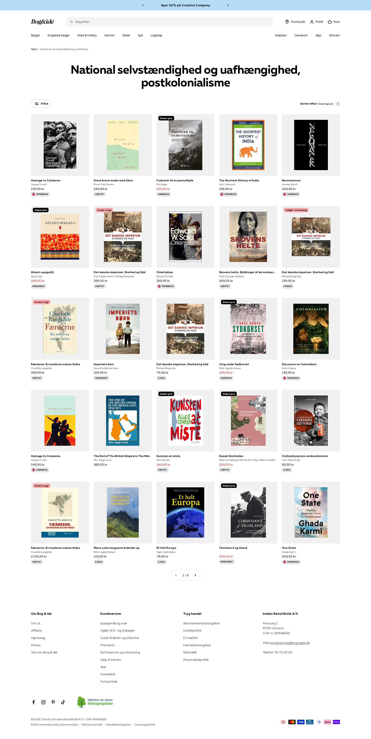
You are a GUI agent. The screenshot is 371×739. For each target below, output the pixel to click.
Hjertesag (38, 638)
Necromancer (291, 180)
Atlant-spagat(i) (42, 272)
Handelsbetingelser (197, 645)
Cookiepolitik (192, 630)
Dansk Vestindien (231, 456)
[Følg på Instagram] (43, 702)
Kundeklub (107, 674)
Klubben (281, 35)
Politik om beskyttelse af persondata (54, 724)
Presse (36, 645)
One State (289, 548)
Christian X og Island (233, 548)
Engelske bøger (59, 35)
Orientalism (165, 272)
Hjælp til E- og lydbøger (117, 630)
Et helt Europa (166, 548)
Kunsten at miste (168, 456)
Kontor (110, 35)
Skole (126, 35)
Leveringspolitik (145, 724)
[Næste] (228, 5)
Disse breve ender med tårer (113, 180)
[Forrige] (142, 5)
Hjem (34, 49)
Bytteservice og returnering (120, 652)
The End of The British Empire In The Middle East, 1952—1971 (123, 456)
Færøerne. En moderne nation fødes (55, 364)
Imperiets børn (104, 364)
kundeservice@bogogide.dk (290, 643)
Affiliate (36, 630)
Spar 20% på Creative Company (185, 5)
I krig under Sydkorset (234, 364)
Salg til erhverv (110, 659)
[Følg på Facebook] (33, 702)
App (319, 35)
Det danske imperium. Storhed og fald (120, 272)
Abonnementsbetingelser (201, 623)
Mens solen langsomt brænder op (117, 548)
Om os (35, 623)
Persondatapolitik (196, 659)
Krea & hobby (87, 35)
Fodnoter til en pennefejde (175, 180)
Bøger (35, 35)
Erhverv (334, 35)
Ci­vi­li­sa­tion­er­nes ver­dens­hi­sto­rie (305, 456)
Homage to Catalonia (45, 180)
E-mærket (190, 638)
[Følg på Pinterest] (53, 702)
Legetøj (156, 35)
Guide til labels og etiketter (119, 638)
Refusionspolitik (92, 724)
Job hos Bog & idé (44, 652)
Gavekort (301, 35)
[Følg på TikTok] (63, 702)
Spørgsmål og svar (113, 623)
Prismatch (107, 645)
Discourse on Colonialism (299, 364)
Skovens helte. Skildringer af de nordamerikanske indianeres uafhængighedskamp (248, 272)
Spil (140, 35)
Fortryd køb (108, 681)
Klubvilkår (190, 652)
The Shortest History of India (239, 180)
